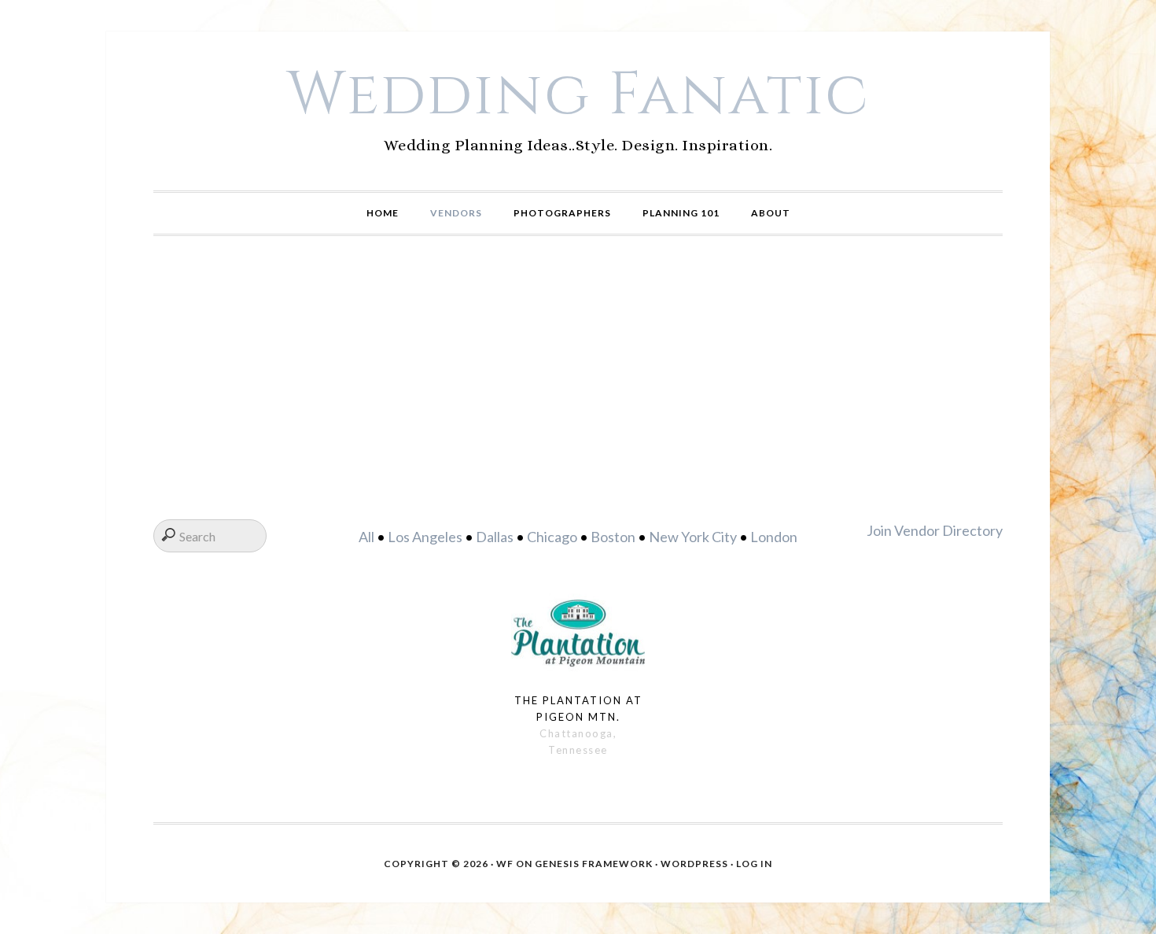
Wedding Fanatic (578, 95)
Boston (613, 536)
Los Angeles (425, 536)
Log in (754, 863)
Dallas (495, 536)
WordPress (694, 863)
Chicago (552, 536)
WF (505, 863)
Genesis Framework (594, 863)
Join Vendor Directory (935, 530)
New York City (693, 536)
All (366, 536)
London (773, 536)
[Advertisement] (578, 378)
